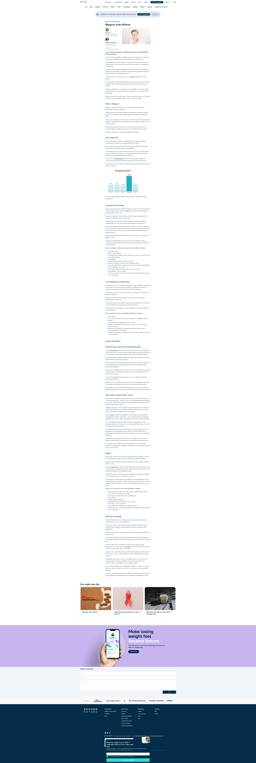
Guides (126, 2)
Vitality (146, 2)
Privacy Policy (124, 718)
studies (127, 210)
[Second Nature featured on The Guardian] (97, 700)
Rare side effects (143, 52)
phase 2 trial (115, 467)
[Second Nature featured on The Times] (113, 701)
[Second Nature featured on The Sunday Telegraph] (137, 701)
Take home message (110, 54)
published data (119, 158)
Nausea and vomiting (116, 52)
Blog (139, 716)
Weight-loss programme (110, 711)
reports (132, 76)
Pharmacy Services (125, 723)
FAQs (106, 716)
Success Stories (118, 2)
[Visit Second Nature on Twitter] (107, 733)
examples (128, 546)
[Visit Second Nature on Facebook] (105, 733)
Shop (139, 718)
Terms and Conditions (126, 716)
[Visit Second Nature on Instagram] (110, 733)
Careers (123, 713)
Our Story (133, 2)
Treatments (107, 2)
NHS (139, 2)
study (107, 407)
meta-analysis (114, 350)
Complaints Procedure (126, 721)
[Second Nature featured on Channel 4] (124, 701)
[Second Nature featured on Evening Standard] (156, 701)
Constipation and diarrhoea (130, 52)
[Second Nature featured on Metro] (170, 701)
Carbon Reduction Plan (126, 725)
